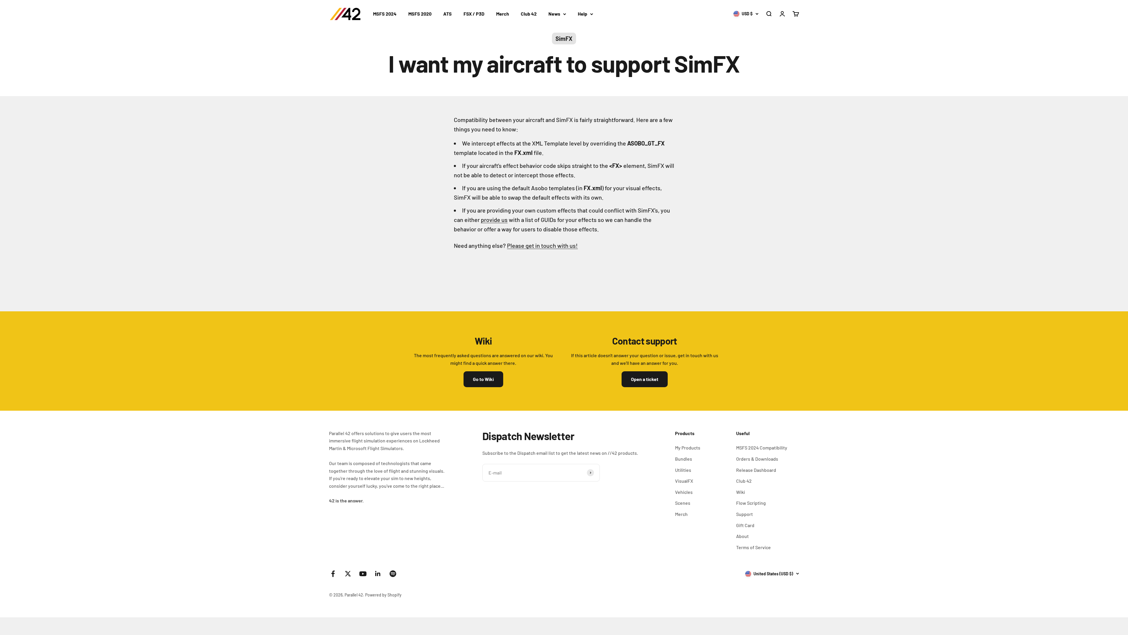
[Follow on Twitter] (348, 574)
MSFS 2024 (385, 13)
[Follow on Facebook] (333, 574)
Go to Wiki (483, 379)
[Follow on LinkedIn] (378, 574)
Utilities (683, 470)
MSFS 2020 (420, 13)
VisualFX (684, 481)
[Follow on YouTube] (363, 574)
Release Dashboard (756, 470)
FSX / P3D (474, 13)
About (742, 536)
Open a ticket (644, 379)
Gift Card (745, 525)
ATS (447, 13)
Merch (502, 13)
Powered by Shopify (383, 594)
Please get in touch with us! (542, 245)
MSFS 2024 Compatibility (761, 447)
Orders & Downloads (757, 459)
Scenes (682, 503)
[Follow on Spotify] (393, 574)
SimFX (564, 38)
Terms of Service (753, 547)
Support (744, 514)
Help (582, 13)
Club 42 (529, 13)
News (554, 13)
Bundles (683, 459)
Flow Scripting (751, 503)
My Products (687, 447)
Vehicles (684, 492)
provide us (494, 219)
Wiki (740, 492)
